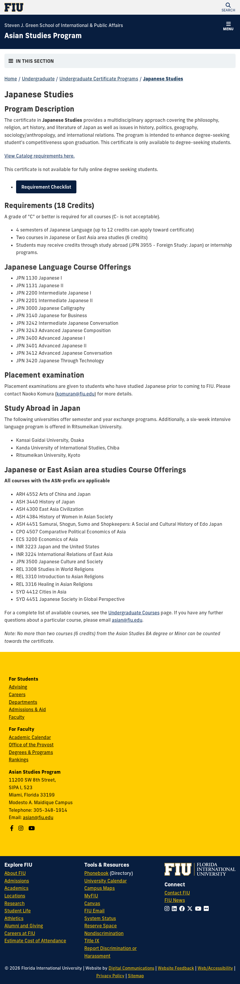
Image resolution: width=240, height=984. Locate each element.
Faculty (17, 717)
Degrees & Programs (31, 752)
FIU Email (94, 911)
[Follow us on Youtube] (32, 828)
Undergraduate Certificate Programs (98, 79)
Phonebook (96, 873)
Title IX (91, 941)
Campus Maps (99, 888)
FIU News (174, 900)
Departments (23, 702)
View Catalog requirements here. (39, 156)
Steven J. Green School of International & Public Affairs (63, 25)
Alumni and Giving (23, 926)
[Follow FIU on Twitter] (191, 908)
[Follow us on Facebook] (12, 828)
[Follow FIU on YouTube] (199, 908)
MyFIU (91, 896)
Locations (14, 896)
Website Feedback (176, 968)
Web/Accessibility (215, 968)
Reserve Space (100, 926)
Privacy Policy (110, 975)
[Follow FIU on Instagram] (168, 908)
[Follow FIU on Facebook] (183, 908)
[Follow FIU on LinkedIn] (175, 908)
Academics (16, 888)
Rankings (18, 759)
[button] (228, 7)
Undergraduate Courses (134, 613)
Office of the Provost (31, 745)
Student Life (17, 911)
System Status (100, 918)
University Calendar (105, 881)
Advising (18, 687)
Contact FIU (177, 893)
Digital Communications (131, 968)
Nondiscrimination (104, 933)
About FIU (15, 873)
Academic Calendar (30, 737)
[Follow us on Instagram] (21, 828)
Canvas (92, 903)
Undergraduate (38, 79)
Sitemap (136, 975)
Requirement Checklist (46, 187)
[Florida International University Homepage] (62, 7)
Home (10, 79)
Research (14, 903)
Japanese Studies (163, 79)
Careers (17, 694)
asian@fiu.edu (127, 620)
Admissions (16, 881)
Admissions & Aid (27, 709)
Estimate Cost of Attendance (35, 941)
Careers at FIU (19, 933)
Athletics (13, 918)
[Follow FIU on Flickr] (207, 908)
